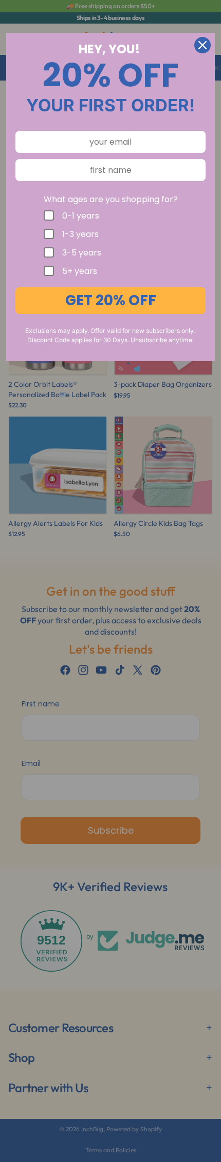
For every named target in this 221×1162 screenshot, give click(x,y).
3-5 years (81, 252)
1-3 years (80, 234)
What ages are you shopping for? (111, 199)
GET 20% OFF (110, 300)
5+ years (79, 271)
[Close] (202, 45)
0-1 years (80, 215)
